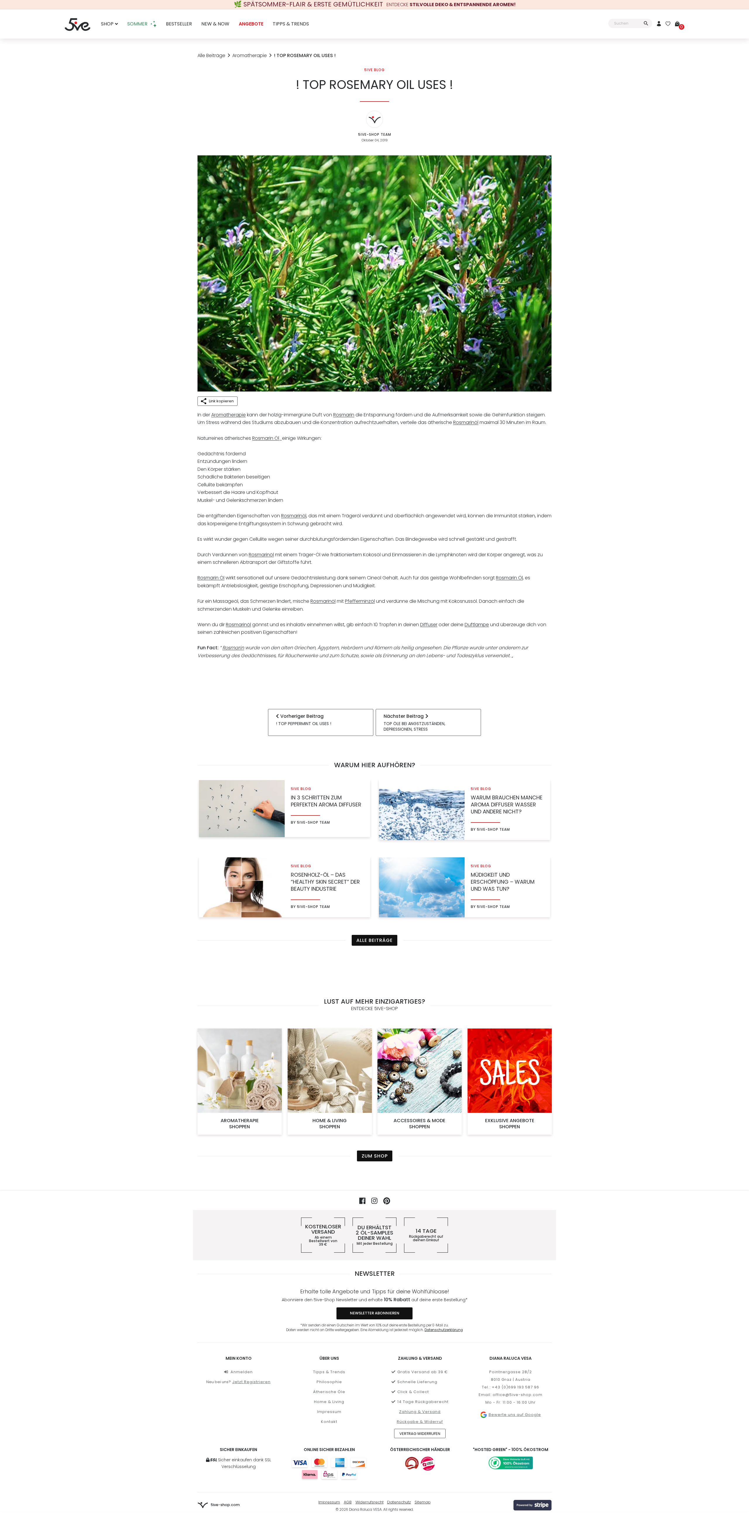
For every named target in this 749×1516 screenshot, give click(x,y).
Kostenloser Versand (323, 1235)
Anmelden (242, 1372)
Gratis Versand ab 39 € (422, 1372)
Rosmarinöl (465, 422)
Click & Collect (413, 1392)
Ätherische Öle (329, 1392)
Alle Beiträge (211, 55)
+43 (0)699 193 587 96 (515, 1387)
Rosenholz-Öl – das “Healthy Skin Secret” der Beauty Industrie (325, 882)
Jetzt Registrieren (251, 1382)
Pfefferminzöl (360, 601)
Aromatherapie (249, 55)
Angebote (251, 24)
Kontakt (329, 1421)
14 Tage (426, 1235)
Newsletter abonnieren (374, 1313)
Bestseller (179, 24)
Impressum (329, 1411)
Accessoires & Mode (419, 1123)
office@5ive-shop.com (517, 1394)
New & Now (215, 24)
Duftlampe (477, 624)
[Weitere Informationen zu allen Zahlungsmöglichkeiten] (329, 1469)
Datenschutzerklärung (444, 1330)
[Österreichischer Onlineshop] (412, 1464)
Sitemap (423, 1502)
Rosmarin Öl (265, 438)
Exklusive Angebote (509, 1123)
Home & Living (329, 1123)
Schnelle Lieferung (417, 1382)
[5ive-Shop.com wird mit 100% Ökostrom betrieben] (511, 1463)
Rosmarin (343, 414)
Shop (107, 24)
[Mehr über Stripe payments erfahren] (532, 1505)
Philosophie (329, 1382)
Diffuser (428, 624)
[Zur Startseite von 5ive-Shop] (77, 24)
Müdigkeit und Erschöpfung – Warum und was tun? (503, 882)
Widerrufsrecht (369, 1502)
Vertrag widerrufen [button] (419, 1433)
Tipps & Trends (291, 24)
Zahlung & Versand (420, 1411)
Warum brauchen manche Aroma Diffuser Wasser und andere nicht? (506, 804)
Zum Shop (375, 1156)
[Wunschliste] (668, 24)
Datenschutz (399, 1502)
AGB (348, 1502)
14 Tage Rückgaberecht (423, 1402)
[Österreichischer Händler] (428, 1464)
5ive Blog (374, 69)
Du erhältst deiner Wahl (374, 1235)
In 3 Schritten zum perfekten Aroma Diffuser (326, 801)
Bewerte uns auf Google (515, 1414)
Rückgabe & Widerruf (420, 1421)
